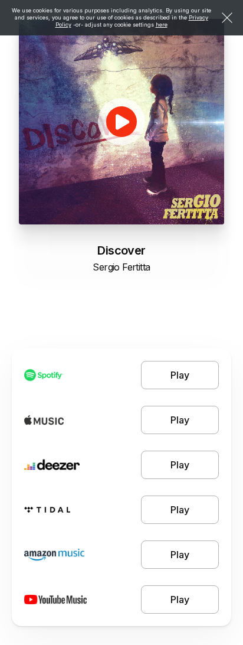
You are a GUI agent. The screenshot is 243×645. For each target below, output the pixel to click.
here (162, 24)
